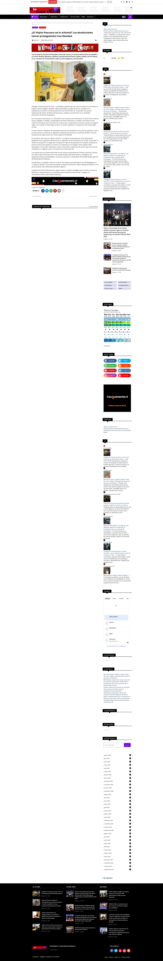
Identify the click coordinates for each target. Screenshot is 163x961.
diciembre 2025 (117, 781)
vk (125, 370)
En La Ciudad (108, 282)
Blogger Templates (46, 957)
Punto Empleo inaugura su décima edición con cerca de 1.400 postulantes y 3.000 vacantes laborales (119, 894)
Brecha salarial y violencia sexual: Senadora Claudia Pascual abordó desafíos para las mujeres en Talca (121, 245)
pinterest (111, 370)
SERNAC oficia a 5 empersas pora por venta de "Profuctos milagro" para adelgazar (118, 905)
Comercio (35, 27)
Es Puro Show (108, 170)
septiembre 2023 (117, 869)
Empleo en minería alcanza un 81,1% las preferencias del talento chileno (116, 86)
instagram (111, 375)
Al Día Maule (108, 285)
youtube (125, 375)
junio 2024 (117, 840)
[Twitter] (47, 191)
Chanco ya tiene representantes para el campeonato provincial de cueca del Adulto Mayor (117, 33)
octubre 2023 (117, 866)
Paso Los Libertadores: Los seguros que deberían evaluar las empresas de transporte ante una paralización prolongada (116, 156)
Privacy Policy (126, 957)
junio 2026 (117, 762)
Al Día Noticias (123, 282)
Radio (83, 17)
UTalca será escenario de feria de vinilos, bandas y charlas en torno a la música (116, 132)
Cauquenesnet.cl (123, 285)
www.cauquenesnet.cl (111, 29)
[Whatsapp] (51, 191)
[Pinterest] (55, 191)
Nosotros (90, 17)
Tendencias (63, 17)
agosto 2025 (117, 794)
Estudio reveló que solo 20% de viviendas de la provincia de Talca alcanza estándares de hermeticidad (117, 689)
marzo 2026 (117, 771)
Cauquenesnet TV (109, 566)
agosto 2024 (117, 833)
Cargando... (107, 660)
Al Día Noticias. (108, 144)
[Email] (59, 191)
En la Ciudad (108, 76)
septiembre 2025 (117, 791)
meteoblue (107, 346)
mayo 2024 (117, 843)
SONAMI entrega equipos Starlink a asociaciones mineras (121, 269)
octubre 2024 (117, 827)
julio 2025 (117, 797)
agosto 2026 (117, 755)
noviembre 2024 (117, 824)
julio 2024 (117, 837)
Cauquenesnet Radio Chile (112, 122)
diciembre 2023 (117, 860)
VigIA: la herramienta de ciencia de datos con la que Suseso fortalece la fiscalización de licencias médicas (52, 927)
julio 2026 (117, 758)
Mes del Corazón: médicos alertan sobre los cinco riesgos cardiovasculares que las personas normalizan (117, 109)
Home (36, 17)
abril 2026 (117, 768)
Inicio (33, 23)
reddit (126, 365)
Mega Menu (43, 17)
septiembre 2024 (117, 830)
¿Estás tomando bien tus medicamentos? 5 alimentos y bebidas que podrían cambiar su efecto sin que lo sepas (51, 915)
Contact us (117, 957)
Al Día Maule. (108, 98)
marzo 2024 (117, 850)
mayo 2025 (117, 804)
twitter (126, 361)
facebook (111, 361)
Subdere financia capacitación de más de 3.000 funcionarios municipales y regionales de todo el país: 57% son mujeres (119, 931)
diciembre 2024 (117, 820)
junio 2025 (117, 801)
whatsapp (111, 365)
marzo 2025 (117, 811)
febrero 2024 (117, 853)
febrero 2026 (117, 775)
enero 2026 (117, 778)
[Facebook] (43, 191)
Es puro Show (75, 17)
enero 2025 (117, 817)
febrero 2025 (117, 814)
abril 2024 (117, 846)
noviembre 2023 (117, 863)
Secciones (54, 17)
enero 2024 (117, 856)
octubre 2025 (117, 788)
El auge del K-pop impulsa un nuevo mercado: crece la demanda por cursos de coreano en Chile (117, 181)
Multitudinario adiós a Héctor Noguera (116, 575)
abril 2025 (117, 807)
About (111, 957)
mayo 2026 (117, 765)
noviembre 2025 (117, 784)
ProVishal (56, 957)
